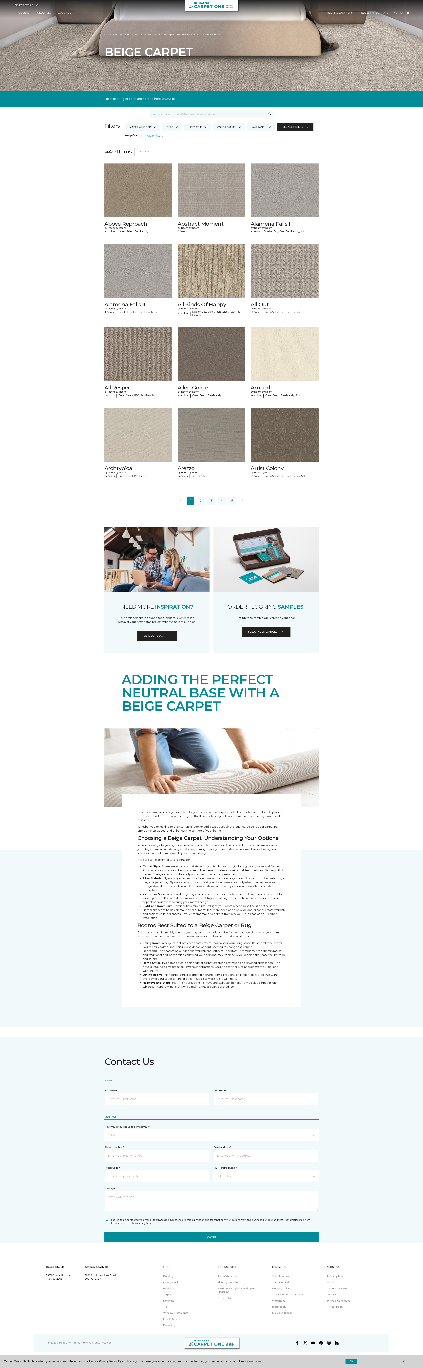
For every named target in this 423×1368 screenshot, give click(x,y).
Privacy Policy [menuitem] (335, 1306)
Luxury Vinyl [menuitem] (170, 1282)
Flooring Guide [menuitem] (281, 1288)
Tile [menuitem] (165, 1306)
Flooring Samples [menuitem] (228, 1282)
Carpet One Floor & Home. (72, 1342)
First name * (111, 1090)
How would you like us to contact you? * (127, 1127)
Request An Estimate (373, 12)
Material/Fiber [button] (140, 127)
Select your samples (262, 631)
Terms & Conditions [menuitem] (338, 1300)
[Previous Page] (181, 501)
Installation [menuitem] (279, 1306)
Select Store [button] (24, 5)
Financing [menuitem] (169, 1325)
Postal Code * (112, 1168)
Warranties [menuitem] (278, 1300)
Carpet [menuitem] (167, 1294)
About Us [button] (64, 12)
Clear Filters (155, 135)
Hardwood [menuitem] (169, 1288)
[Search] (270, 114)
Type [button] (169, 127)
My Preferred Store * (225, 1168)
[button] (395, 13)
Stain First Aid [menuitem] (280, 1282)
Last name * (220, 1090)
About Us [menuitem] (332, 1282)
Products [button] (22, 12)
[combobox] (208, 114)
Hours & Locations (340, 12)
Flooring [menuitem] (168, 1276)
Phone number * (114, 1147)
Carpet (143, 34)
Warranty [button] (258, 127)
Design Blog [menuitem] (225, 1298)
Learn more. (253, 1361)
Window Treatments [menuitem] (175, 1312)
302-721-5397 (93, 1278)
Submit (211, 1236)
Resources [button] (43, 12)
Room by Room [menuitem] (336, 1276)
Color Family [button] (226, 127)
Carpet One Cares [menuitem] (337, 1288)
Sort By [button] (144, 151)
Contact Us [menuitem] (333, 1294)
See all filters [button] (293, 126)
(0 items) (408, 13)
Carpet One (111, 34)
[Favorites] (402, 13)
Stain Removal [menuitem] (280, 1276)
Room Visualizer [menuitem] (227, 1276)
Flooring (129, 34)
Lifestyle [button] (195, 127)
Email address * (222, 1147)
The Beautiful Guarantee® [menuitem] (287, 1294)
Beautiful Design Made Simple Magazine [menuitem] (236, 1290)
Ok (351, 1361)
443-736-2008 (54, 1278)
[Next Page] (242, 501)
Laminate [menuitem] (168, 1300)
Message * (110, 1188)
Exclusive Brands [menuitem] (282, 1312)
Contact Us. (168, 99)
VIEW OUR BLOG (154, 635)
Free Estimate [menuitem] (171, 1319)
